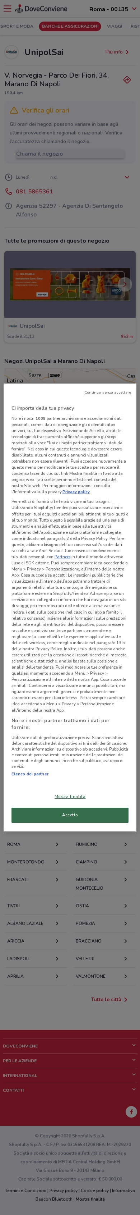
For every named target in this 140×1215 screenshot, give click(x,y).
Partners (62, 557)
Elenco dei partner (29, 774)
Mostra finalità (70, 796)
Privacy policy (76, 492)
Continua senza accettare (107, 392)
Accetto (70, 815)
